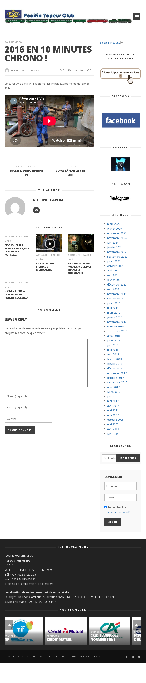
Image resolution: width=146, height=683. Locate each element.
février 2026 (114, 228)
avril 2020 (113, 289)
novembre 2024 (117, 238)
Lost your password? (117, 512)
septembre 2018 (117, 331)
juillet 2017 (114, 391)
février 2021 (114, 280)
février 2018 (114, 359)
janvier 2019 (114, 317)
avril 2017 (113, 406)
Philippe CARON (19, 70)
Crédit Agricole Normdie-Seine (64, 637)
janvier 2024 (114, 247)
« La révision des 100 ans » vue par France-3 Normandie (79, 268)
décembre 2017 (116, 368)
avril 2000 (113, 429)
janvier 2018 (114, 363)
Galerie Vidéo (13, 42)
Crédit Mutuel (18, 639)
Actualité (11, 236)
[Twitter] (138, 657)
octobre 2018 (115, 326)
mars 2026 (113, 224)
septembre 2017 (117, 382)
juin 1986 (112, 433)
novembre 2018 (117, 322)
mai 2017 (113, 401)
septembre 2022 (117, 256)
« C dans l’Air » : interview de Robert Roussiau (16, 294)
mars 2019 (113, 312)
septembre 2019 (117, 298)
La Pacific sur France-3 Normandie (45, 267)
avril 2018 (113, 354)
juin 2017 (112, 396)
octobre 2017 (115, 378)
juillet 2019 (114, 303)
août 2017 (113, 387)
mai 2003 (113, 424)
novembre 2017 (117, 373)
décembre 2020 (116, 284)
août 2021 (113, 270)
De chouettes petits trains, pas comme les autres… (17, 249)
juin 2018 (112, 345)
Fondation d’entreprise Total (110, 637)
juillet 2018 (114, 340)
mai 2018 (113, 350)
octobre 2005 (115, 419)
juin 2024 (112, 242)
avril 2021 (113, 275)
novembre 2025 (117, 233)
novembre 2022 (117, 252)
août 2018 (113, 336)
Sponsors (12, 636)
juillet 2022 (114, 261)
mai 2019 (113, 308)
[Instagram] (132, 657)
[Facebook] (126, 657)
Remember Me (116, 507)
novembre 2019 (117, 294)
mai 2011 (113, 410)
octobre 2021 (115, 266)
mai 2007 (113, 415)
